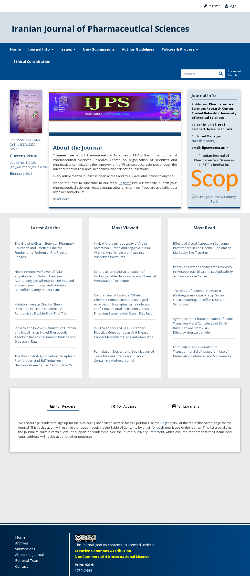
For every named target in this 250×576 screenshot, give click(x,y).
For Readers (64, 406)
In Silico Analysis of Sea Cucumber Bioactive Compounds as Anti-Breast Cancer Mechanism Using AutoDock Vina (124, 332)
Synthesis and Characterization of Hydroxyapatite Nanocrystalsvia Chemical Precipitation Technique (125, 276)
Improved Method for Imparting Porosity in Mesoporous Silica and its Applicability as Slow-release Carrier (203, 271)
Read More (61, 199)
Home (15, 49)
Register (213, 6)
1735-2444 (83, 570)
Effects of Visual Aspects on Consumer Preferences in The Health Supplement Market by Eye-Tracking (202, 248)
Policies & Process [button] (179, 49)
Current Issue (30, 161)
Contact (21, 566)
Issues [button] (67, 49)
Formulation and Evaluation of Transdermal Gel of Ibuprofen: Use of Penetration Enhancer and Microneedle (202, 351)
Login (232, 6)
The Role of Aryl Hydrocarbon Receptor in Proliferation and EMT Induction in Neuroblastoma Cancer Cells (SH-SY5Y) (45, 360)
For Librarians (187, 406)
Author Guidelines (138, 49)
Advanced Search (234, 73)
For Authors (126, 406)
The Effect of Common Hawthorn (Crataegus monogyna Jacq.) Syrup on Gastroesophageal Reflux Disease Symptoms (201, 297)
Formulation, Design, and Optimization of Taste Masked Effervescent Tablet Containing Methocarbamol (124, 356)
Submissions (25, 548)
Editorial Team (27, 560)
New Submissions (99, 49)
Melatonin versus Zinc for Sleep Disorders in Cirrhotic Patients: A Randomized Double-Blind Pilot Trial (41, 308)
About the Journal (29, 554)
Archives (22, 543)
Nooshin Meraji (204, 141)
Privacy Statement (150, 432)
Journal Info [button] (39, 49)
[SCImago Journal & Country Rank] (214, 198)
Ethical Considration (32, 61)
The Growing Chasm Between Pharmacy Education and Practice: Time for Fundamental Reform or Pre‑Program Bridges (44, 250)
